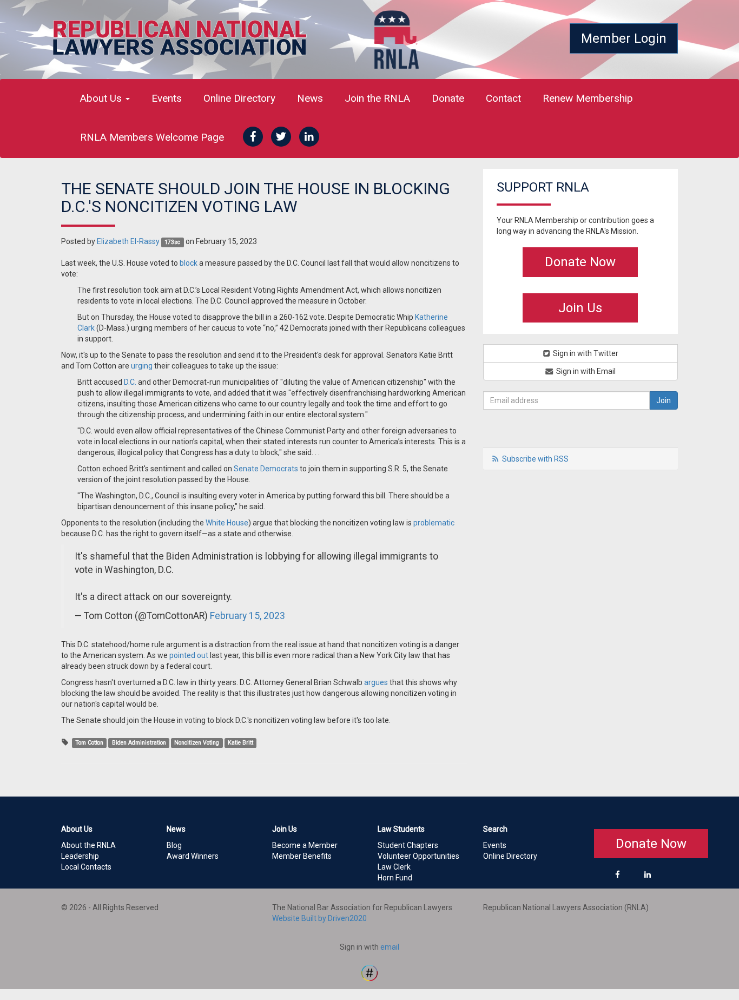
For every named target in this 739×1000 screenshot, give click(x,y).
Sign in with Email (585, 371)
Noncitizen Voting (196, 742)
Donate (448, 98)
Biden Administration (139, 742)
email (389, 947)
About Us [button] (102, 98)
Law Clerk (394, 867)
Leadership (80, 856)
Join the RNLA (377, 98)
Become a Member (305, 845)
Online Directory (239, 98)
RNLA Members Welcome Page (152, 137)
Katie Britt (240, 742)
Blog (174, 845)
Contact (503, 98)
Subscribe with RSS (535, 459)
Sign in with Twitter (584, 353)
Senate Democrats (266, 468)
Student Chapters (408, 845)
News (310, 98)
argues (376, 682)
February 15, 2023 (247, 615)
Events (166, 98)
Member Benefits (302, 856)
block (188, 263)
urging (142, 365)
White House (227, 522)
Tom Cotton (89, 742)
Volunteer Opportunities (418, 856)
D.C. (130, 382)
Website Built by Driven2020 (319, 918)
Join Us (580, 307)
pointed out (188, 655)
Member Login (624, 38)
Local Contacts (86, 867)
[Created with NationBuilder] (369, 972)
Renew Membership (588, 98)
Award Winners (193, 856)
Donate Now (580, 261)
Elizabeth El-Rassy (128, 241)
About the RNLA (88, 845)
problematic (433, 522)
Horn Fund (395, 877)
